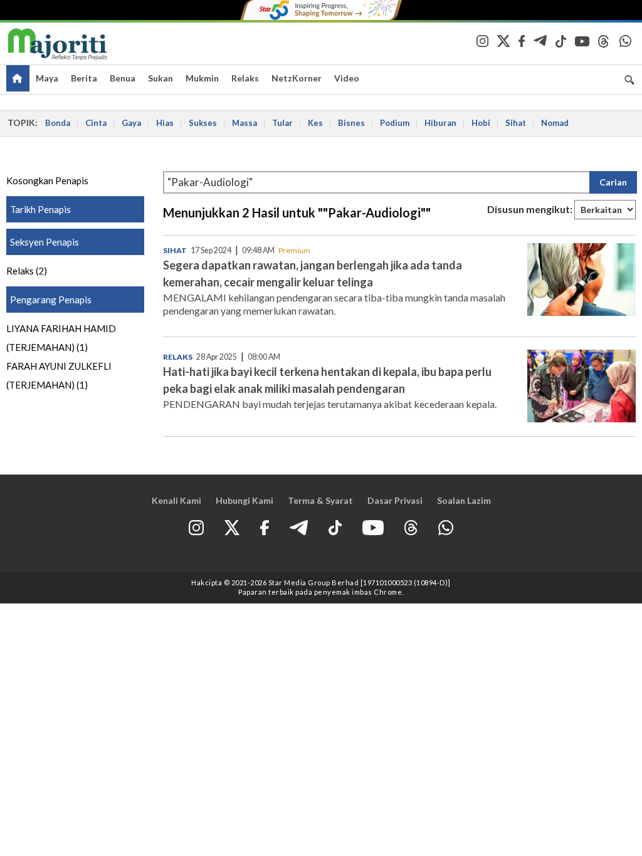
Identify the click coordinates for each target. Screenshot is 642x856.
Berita (84, 78)
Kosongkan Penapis (47, 180)
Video (346, 78)
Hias (165, 123)
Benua (122, 78)
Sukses (203, 123)
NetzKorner (296, 78)
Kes (315, 123)
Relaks (245, 78)
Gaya (131, 123)
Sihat (515, 123)
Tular (282, 123)
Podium (394, 123)
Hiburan (440, 123)
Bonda (57, 123)
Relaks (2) (26, 270)
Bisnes (351, 123)
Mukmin (202, 78)
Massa (244, 123)
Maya (47, 78)
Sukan (160, 78)
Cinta (96, 123)
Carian (613, 182)
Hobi (480, 123)
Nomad (555, 123)
